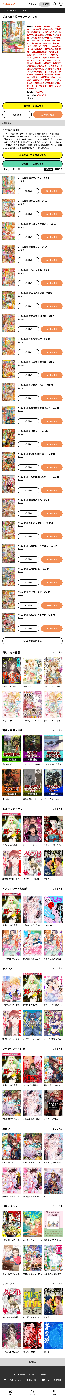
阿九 (29, 57)
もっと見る (57, 652)
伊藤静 (38, 26)
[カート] (61, 4)
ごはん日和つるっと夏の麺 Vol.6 (35, 293)
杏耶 (45, 57)
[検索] (54, 4)
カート (32, 1394)
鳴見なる (51, 83)
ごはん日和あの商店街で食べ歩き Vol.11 (38, 408)
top (4, 10)
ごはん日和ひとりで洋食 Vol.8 (34, 339)
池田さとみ (36, 43)
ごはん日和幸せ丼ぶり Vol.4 (32, 246)
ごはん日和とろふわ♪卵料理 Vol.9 (36, 361)
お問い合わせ (32, 1380)
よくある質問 (19, 1374)
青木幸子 (33, 66)
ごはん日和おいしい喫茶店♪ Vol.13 (36, 454)
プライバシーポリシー (13, 1380)
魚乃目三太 (53, 52)
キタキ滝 (37, 29)
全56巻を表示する (32, 640)
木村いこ (49, 38)
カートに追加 (48, 114)
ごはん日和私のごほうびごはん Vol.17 (37, 546)
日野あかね (54, 57)
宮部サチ (35, 77)
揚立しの (51, 35)
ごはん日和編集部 (39, 52)
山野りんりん (49, 32)
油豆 (45, 46)
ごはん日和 (23, 10)
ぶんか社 (39, 92)
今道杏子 (47, 63)
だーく (42, 60)
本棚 (54, 1394)
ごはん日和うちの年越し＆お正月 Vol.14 (38, 477)
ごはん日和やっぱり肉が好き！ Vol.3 (37, 223)
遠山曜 (38, 63)
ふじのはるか (37, 49)
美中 (53, 77)
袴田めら (49, 49)
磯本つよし (40, 69)
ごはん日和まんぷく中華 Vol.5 (34, 269)
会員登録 (45, 4)
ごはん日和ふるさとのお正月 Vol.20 (37, 615)
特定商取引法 (45, 1374)
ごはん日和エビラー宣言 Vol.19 (34, 592)
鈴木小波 (47, 43)
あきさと (52, 71)
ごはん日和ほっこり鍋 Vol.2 (32, 200)
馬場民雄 (49, 74)
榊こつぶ (37, 40)
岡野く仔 (54, 55)
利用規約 (32, 1374)
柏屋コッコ (38, 38)
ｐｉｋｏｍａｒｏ (39, 86)
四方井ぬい (43, 55)
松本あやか (48, 29)
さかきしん (51, 60)
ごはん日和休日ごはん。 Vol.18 (33, 569)
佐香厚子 (57, 63)
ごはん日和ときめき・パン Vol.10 (35, 385)
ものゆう (47, 40)
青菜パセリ (48, 26)
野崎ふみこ (40, 83)
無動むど (37, 57)
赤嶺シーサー (50, 80)
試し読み (17, 114)
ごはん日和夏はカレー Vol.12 (33, 431)
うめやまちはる (40, 71)
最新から (59, 169)
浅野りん (51, 69)
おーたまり (32, 60)
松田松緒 (45, 77)
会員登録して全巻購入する (32, 155)
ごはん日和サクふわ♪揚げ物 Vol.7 (36, 315)
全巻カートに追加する (32, 163)
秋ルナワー (43, 66)
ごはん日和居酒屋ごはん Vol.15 (34, 500)
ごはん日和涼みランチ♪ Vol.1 (33, 177)
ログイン (32, 4)
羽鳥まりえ (36, 32)
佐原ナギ (37, 46)
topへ (32, 1362)
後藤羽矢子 (40, 35)
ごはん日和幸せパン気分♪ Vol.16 (35, 523)
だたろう (54, 66)
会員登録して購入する (32, 106)
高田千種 (39, 74)
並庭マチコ (32, 55)
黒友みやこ (38, 80)
